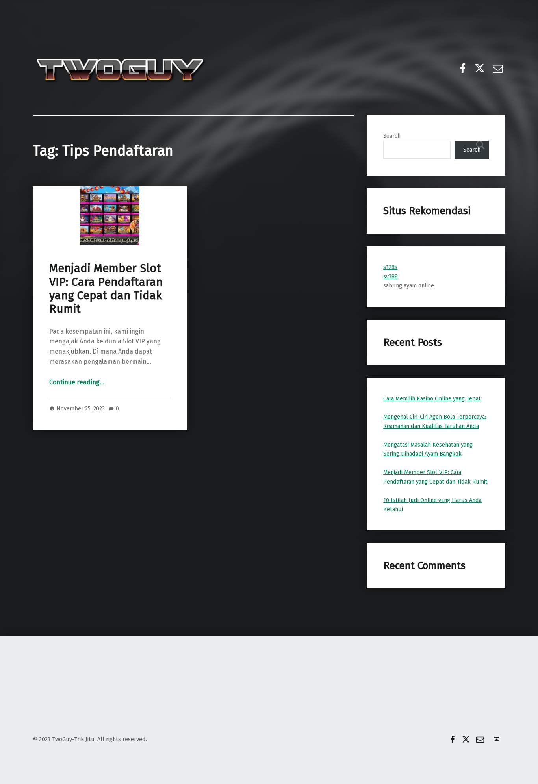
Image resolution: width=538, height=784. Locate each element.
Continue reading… (76, 382)
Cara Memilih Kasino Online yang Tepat (432, 398)
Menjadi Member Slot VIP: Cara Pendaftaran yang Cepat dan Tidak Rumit (106, 288)
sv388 (390, 276)
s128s (390, 267)
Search (392, 135)
